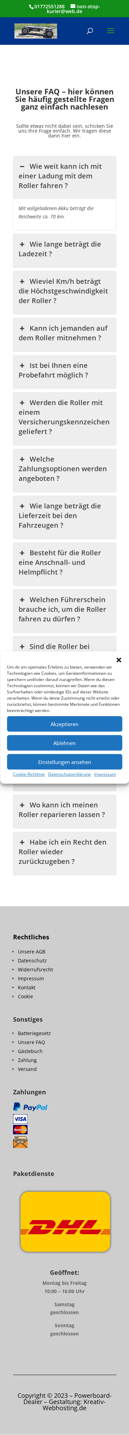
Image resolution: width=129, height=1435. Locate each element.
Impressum (105, 774)
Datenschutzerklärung (69, 774)
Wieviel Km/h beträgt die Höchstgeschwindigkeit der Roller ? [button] (63, 291)
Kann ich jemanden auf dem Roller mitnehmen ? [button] (63, 332)
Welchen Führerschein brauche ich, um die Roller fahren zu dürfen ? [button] (62, 609)
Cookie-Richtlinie (29, 774)
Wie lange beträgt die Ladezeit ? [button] (60, 248)
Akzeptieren (64, 724)
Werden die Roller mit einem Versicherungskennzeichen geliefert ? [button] (64, 417)
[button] (118, 660)
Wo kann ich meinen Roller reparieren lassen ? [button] (62, 809)
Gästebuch (30, 1051)
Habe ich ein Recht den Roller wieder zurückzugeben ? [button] (63, 851)
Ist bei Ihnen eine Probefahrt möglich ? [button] (53, 370)
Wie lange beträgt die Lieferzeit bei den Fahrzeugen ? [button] (60, 515)
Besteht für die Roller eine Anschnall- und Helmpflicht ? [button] (60, 562)
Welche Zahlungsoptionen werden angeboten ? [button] (63, 468)
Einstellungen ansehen (64, 761)
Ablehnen (64, 743)
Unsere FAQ (31, 1042)
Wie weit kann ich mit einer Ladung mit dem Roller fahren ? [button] (60, 176)
